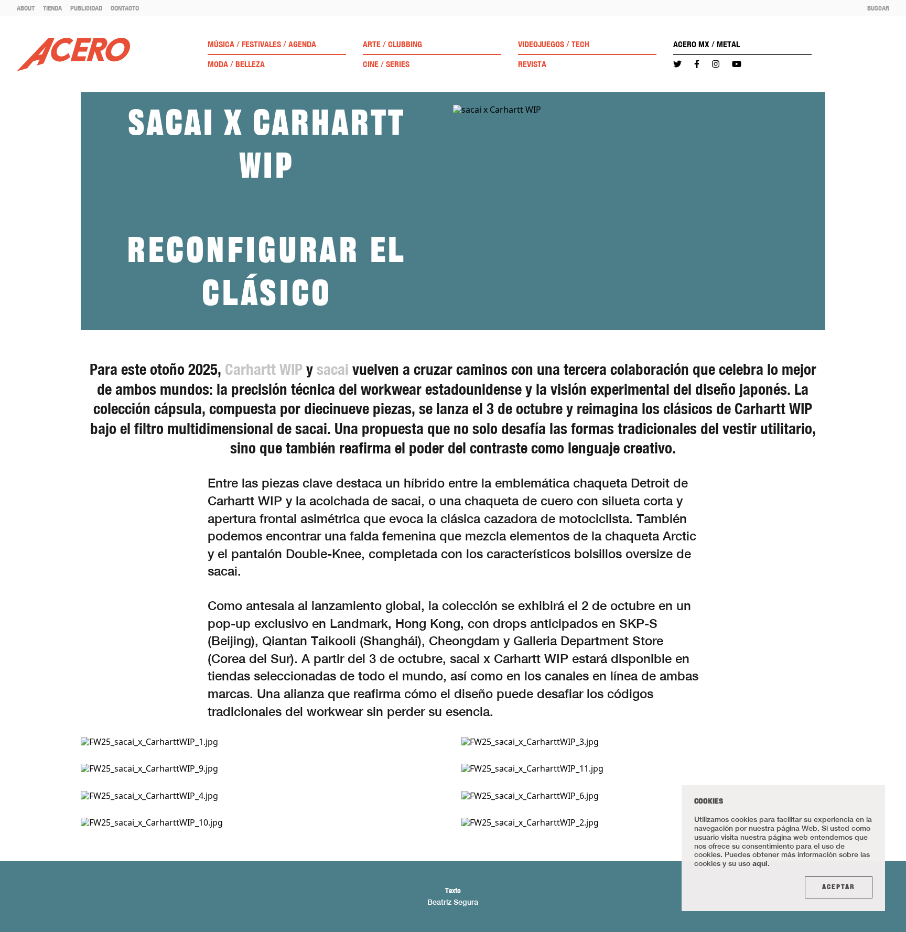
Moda (218, 64)
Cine (371, 64)
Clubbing (405, 44)
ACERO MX (691, 44)
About (26, 8)
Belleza (250, 64)
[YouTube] (736, 64)
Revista (532, 64)
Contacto (125, 8)
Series (397, 64)
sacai (333, 369)
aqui (760, 863)
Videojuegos (541, 44)
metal (728, 44)
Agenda (302, 44)
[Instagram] (715, 64)
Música (221, 44)
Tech (580, 44)
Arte (372, 44)
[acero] (73, 54)
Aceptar (838, 887)
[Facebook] (696, 64)
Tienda (52, 8)
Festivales (261, 44)
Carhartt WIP (264, 369)
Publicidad (86, 8)
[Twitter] (677, 64)
